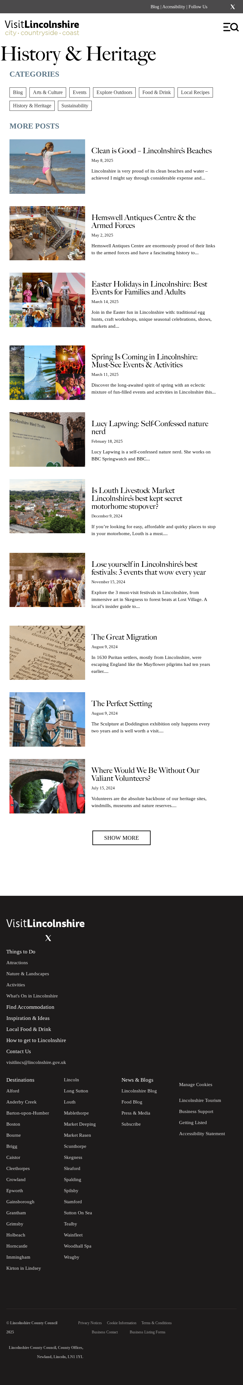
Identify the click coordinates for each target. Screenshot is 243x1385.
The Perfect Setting (121, 703)
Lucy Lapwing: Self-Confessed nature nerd (149, 427)
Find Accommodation (30, 1007)
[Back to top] (224, 876)
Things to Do (20, 952)
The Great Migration (124, 637)
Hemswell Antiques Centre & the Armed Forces (143, 221)
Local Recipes (195, 92)
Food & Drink (156, 92)
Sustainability (74, 105)
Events (79, 92)
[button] (121, 838)
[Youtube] (36, 938)
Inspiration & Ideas (28, 1018)
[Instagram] (224, 7)
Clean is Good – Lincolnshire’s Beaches (151, 150)
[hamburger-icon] (231, 27)
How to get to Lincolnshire (36, 1040)
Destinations (20, 1080)
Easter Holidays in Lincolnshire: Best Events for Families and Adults (149, 288)
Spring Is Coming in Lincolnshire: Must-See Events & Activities (144, 361)
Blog (155, 6)
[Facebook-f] (216, 6)
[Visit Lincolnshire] (46, 30)
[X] (232, 7)
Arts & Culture (48, 92)
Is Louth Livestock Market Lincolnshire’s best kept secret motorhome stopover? (136, 498)
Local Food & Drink (28, 1029)
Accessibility (173, 6)
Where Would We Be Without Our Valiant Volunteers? (145, 774)
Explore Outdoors (114, 92)
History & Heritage (32, 105)
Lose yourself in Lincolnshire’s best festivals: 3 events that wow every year (148, 568)
